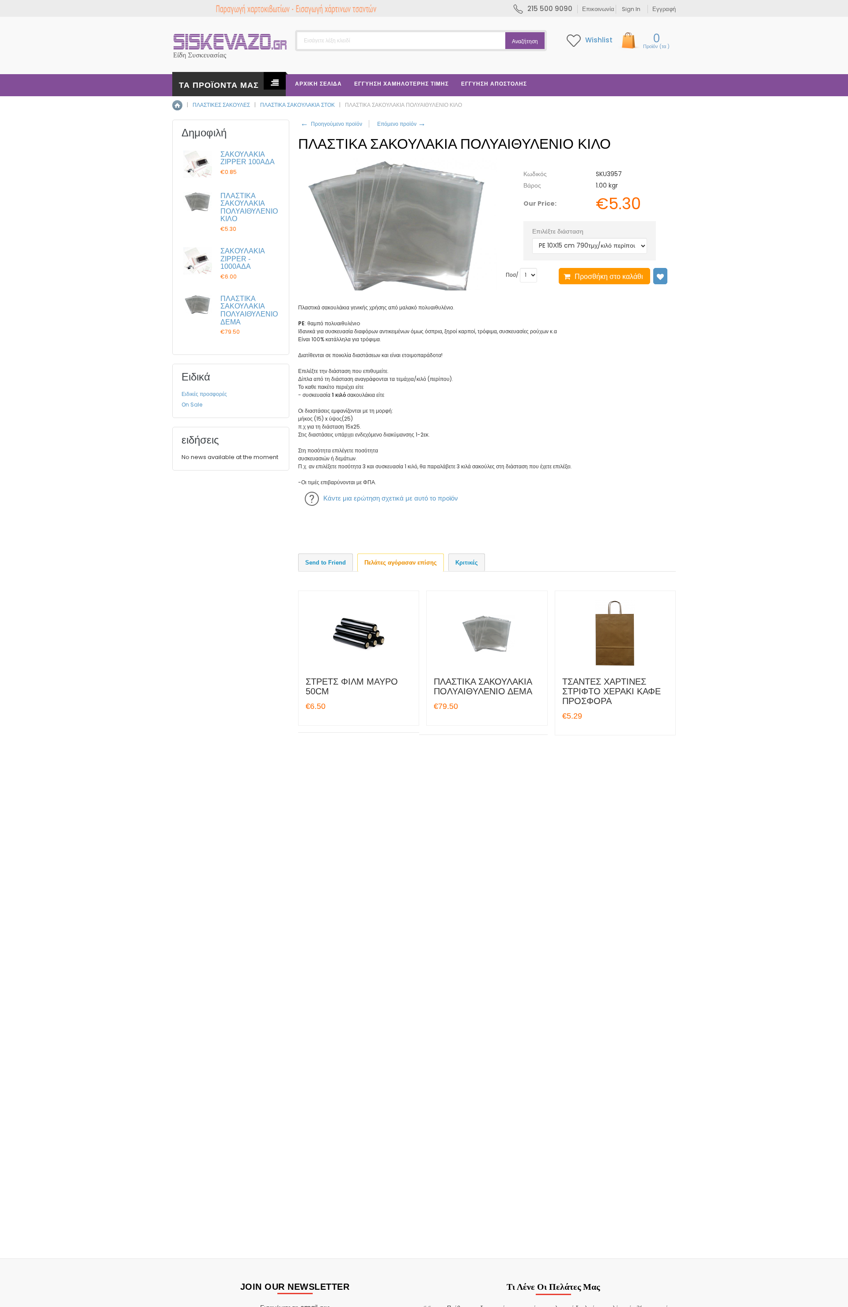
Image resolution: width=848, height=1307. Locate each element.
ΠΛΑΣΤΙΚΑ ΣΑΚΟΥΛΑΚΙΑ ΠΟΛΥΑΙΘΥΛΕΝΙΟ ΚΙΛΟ (249, 207)
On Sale (192, 404)
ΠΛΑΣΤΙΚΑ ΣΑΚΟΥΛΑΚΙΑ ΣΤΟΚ (297, 105)
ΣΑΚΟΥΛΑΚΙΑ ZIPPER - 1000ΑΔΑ (242, 258)
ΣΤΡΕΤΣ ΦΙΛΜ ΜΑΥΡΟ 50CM (352, 686)
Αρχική (177, 105)
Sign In (631, 9)
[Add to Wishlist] (660, 276)
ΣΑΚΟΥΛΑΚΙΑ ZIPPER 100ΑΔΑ (247, 158)
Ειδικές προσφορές (204, 394)
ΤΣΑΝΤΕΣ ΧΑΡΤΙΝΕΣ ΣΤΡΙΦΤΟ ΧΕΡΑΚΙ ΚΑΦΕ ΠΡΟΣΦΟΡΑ (611, 691)
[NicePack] (230, 44)
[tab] (325, 562)
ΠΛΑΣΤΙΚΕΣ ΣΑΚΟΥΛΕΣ (221, 105)
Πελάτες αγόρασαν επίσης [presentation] (400, 562)
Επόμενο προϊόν (401, 124)
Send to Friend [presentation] (325, 562)
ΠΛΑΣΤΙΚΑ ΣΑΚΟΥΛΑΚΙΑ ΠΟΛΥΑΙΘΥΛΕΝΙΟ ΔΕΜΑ (483, 686)
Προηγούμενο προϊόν (331, 124)
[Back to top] (839, 1291)
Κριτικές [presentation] (466, 562)
